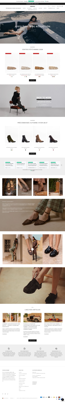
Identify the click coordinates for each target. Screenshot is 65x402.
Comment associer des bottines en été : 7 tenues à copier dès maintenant (11, 325)
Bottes (45, 8)
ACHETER (32, 30)
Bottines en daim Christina (39, 147)
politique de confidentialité (23, 373)
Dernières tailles (51, 8)
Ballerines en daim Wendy (12, 74)
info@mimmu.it (34, 381)
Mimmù (58, 8)
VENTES (24, 8)
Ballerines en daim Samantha (25, 74)
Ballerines (29, 8)
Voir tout (32, 153)
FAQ (19, 376)
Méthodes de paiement (22, 378)
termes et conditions (22, 375)
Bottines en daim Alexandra (11, 147)
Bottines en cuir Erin (25, 147)
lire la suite (32, 340)
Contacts (20, 372)
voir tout (32, 80)
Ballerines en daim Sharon (53, 74)
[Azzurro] (25, 76)
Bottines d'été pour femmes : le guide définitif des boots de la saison (53, 325)
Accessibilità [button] (21, 384)
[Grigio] (52, 76)
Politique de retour (21, 381)
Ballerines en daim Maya (39, 74)
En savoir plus (5, 333)
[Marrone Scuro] (26, 76)
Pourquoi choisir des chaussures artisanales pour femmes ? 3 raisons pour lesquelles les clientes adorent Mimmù (31, 326)
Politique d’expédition (22, 380)
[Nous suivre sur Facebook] (2, 393)
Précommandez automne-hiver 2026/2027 (13, 8)
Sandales (35, 8)
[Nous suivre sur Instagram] (5, 393)
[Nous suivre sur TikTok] (7, 393)
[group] (32, 100)
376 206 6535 (34, 382)
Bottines (40, 8)
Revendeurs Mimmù (22, 383)
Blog (19, 389)
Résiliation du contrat (22, 390)
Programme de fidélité (32, 9)
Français (53, 6)
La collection (6, 262)
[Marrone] (53, 76)
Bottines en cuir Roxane (53, 147)
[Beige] (11, 76)
